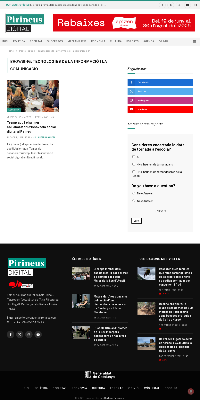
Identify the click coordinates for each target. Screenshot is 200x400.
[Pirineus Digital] (24, 23)
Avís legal (152, 388)
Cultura (116, 41)
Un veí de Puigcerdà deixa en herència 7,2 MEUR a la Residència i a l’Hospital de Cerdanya (175, 344)
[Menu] (194, 41)
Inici (5, 41)
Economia (98, 41)
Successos (55, 41)
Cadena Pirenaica (114, 398)
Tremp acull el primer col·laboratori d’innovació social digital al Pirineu (31, 126)
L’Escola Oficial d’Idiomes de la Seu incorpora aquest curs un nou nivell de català (110, 333)
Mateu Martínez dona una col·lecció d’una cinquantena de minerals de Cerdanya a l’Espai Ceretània (110, 304)
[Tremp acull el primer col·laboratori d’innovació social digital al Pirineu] (33, 96)
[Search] (195, 5)
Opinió (163, 41)
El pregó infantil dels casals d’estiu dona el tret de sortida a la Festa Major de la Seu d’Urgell (69, 5)
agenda (148, 41)
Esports (132, 41)
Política (19, 41)
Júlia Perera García (44, 137)
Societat (36, 41)
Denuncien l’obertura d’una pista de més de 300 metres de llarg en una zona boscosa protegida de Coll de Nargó (176, 311)
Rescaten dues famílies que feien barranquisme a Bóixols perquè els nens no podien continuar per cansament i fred (175, 276)
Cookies (171, 388)
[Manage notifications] (191, 391)
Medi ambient (77, 41)
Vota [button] (136, 220)
